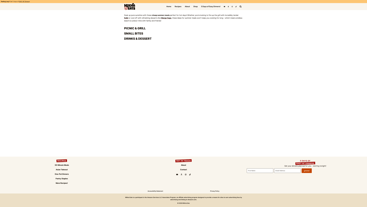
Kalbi (126, 18)
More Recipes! (62, 183)
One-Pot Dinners (62, 174)
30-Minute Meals (62, 165)
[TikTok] (236, 6)
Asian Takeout (62, 170)
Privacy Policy (214, 191)
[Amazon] (228, 6)
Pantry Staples (62, 179)
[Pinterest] (232, 6)
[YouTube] (224, 6)
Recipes (178, 6)
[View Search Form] (240, 6)
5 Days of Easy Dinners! (210, 6)
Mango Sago (166, 18)
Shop (195, 6)
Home (168, 6)
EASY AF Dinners (24, 1)
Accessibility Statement (155, 191)
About (187, 6)
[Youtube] (177, 174)
